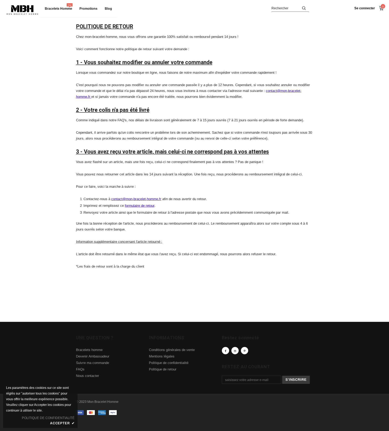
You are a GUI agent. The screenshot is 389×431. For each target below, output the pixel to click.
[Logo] (22, 10)
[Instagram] (235, 350)
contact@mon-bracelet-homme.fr (136, 199)
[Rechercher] (304, 8)
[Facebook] (225, 350)
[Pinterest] (244, 350)
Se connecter (364, 8)
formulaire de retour (139, 206)
